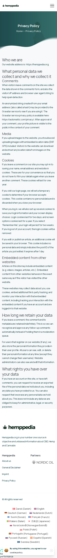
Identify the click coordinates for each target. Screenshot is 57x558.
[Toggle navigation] (52, 5)
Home (19, 31)
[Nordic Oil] (43, 461)
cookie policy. (16, 552)
